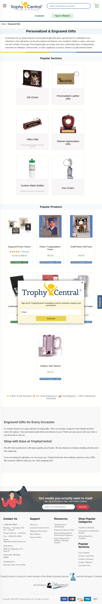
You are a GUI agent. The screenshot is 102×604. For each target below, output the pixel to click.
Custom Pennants (85, 559)
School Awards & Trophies (85, 537)
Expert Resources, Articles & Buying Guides (62, 540)
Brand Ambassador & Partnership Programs (63, 534)
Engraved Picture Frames (19, 247)
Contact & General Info (39, 528)
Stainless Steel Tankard (50, 366)
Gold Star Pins (84, 565)
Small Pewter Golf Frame (81, 247)
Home (3, 24)
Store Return (35, 534)
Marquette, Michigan (12, 555)
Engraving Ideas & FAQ (64, 530)
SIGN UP (82, 507)
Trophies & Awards (86, 528)
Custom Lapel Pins (86, 556)
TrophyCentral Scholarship (60, 526)
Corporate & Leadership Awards (88, 532)
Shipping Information (38, 531)
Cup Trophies (84, 553)
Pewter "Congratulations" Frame (50, 248)
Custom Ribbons (85, 562)
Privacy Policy (35, 537)
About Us (34, 525)
